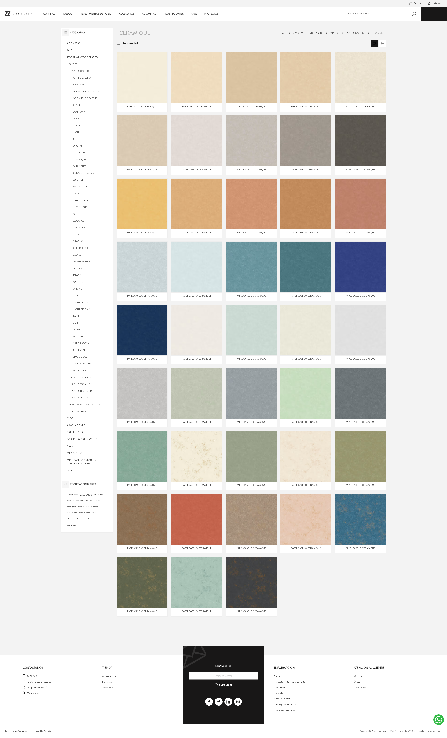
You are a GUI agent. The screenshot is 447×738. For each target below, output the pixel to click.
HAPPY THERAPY (81, 200)
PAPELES (73, 64)
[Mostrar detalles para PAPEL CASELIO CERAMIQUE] (142, 82)
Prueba (70, 446)
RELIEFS (77, 295)
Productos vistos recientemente (289, 682)
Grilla (374, 43)
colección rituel (82, 500)
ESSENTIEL (78, 180)
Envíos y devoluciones (285, 704)
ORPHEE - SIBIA (75, 432)
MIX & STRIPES (80, 370)
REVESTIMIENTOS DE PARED (82, 57)
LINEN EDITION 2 (81, 309)
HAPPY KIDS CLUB (82, 363)
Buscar (277, 676)
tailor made (90, 518)
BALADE (77, 254)
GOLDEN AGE (80, 152)
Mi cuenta (359, 676)
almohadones (72, 494)
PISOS (70, 418)
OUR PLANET (79, 166)
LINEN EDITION (80, 302)
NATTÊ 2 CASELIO (82, 77)
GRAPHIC (78, 241)
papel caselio (72, 512)
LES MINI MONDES (82, 261)
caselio (70, 500)
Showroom (107, 687)
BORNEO (77, 329)
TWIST (76, 316)
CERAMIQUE (79, 159)
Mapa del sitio (109, 676)
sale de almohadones (75, 518)
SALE (69, 50)
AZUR (76, 234)
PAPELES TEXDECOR (81, 391)
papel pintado (84, 512)
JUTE (75, 139)
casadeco (86, 494)
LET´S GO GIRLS (81, 207)
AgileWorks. (49, 731)
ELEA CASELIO (80, 84)
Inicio (282, 33)
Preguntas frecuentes (284, 709)
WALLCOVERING (77, 411)
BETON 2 (77, 268)
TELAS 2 (77, 275)
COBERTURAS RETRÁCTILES (82, 439)
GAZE (76, 193)
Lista (382, 43)
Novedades (279, 687)
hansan (98, 500)
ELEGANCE (78, 220)
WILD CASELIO (74, 453)
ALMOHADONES (76, 425)
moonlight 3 (71, 506)
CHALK (76, 105)
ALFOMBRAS (73, 43)
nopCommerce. (21, 731)
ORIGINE (77, 288)
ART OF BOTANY (81, 343)
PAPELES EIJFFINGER (81, 397)
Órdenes (358, 682)
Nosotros (107, 682)
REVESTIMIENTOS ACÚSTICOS (84, 404)
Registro (417, 3)
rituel (94, 512)
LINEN (76, 132)
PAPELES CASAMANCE (82, 377)
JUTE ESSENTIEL (81, 350)
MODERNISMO (80, 336)
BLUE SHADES (80, 357)
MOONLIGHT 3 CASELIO (85, 98)
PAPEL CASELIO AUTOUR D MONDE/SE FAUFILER (81, 461)
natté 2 (81, 506)
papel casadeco (92, 506)
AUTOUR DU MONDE (84, 173)
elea (91, 500)
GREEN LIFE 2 (79, 227)
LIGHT (76, 322)
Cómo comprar (282, 698)
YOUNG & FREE (81, 186)
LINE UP (76, 125)
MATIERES (78, 282)
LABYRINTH (79, 145)
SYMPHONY (79, 111)
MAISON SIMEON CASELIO (86, 91)
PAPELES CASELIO (80, 71)
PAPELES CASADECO (81, 384)
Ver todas (71, 525)
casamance (98, 494)
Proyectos (279, 693)
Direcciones (360, 687)
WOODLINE (79, 118)
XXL (75, 214)
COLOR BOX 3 (80, 248)
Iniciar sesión (437, 3)
